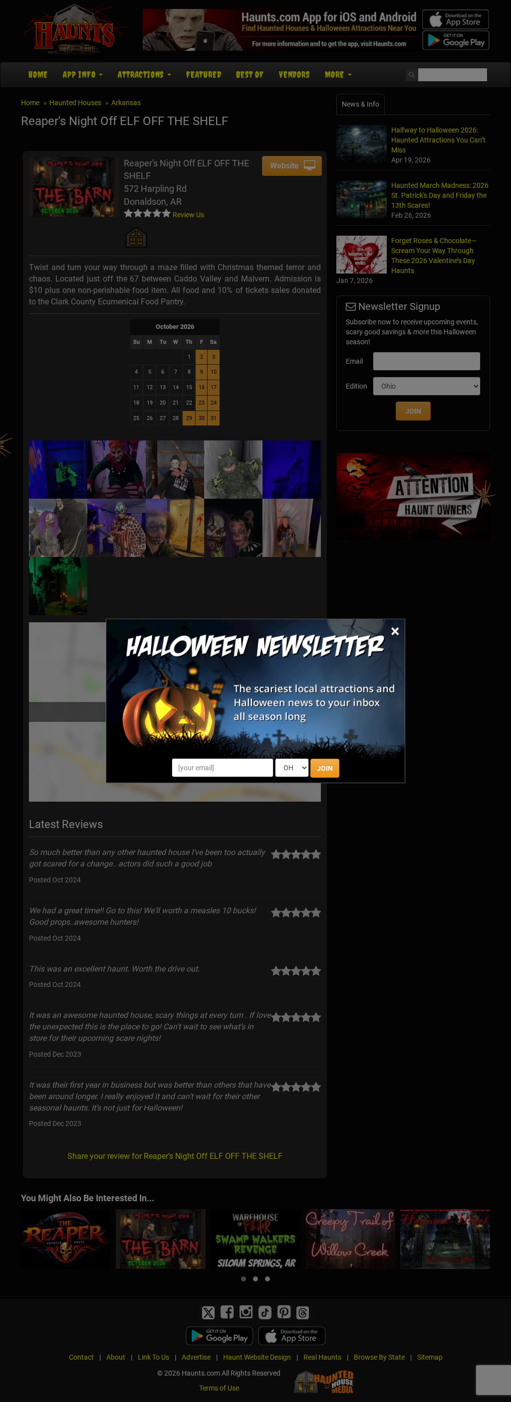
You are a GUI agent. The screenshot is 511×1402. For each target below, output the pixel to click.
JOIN (325, 768)
